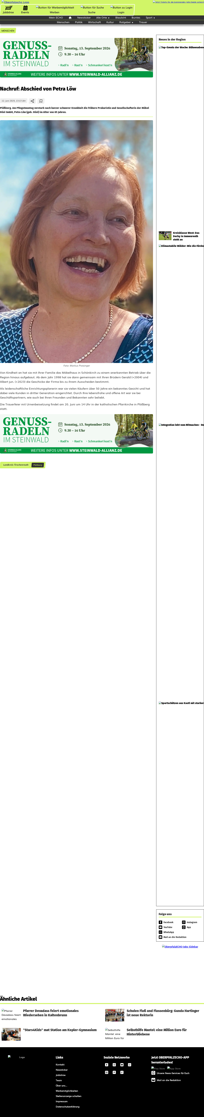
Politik (79, 22)
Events (25, 12)
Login (121, 12)
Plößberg (37, 464)
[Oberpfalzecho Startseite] (15, 2)
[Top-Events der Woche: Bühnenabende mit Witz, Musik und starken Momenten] (180, 137)
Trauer (143, 22)
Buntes (136, 17)
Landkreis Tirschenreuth (15, 465)
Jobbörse (8, 12)
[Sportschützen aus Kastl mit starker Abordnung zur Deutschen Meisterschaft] (180, 801)
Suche (92, 12)
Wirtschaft (94, 22)
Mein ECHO (56, 17)
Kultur (110, 22)
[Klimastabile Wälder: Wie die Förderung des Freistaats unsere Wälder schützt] (180, 332)
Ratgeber (125, 22)
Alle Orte (101, 17)
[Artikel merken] (41, 101)
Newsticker (84, 17)
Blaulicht (120, 17)
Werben (54, 12)
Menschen (63, 22)
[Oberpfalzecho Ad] (178, 2)
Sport (149, 17)
